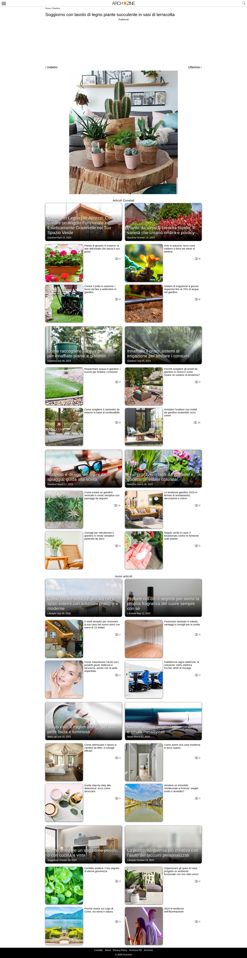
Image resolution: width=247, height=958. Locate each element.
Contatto (98, 950)
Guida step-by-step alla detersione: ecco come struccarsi (97, 788)
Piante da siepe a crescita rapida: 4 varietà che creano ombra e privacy (161, 230)
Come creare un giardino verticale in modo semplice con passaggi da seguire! (101, 495)
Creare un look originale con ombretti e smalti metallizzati (162, 729)
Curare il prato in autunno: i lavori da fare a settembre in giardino (100, 289)
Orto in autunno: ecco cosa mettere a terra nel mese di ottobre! (179, 248)
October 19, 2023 (146, 237)
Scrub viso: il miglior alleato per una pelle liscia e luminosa (81, 729)
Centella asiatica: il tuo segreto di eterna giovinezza (101, 870)
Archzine (148, 950)
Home (48, 8)
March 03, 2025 (142, 737)
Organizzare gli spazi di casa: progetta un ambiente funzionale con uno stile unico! (181, 871)
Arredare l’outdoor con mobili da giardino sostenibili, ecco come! (180, 412)
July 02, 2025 (64, 737)
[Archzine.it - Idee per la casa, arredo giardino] (123, 3)
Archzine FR (135, 950)
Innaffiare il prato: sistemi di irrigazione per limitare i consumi (158, 353)
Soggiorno (52, 860)
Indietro (52, 67)
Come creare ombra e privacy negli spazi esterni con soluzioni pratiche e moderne (82, 603)
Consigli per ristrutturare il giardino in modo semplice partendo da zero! (99, 535)
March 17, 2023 (65, 484)
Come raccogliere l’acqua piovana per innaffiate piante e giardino (80, 353)
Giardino (56, 8)
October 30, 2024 (68, 860)
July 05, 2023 (144, 361)
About (108, 950)
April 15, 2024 (64, 237)
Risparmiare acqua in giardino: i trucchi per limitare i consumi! (102, 370)
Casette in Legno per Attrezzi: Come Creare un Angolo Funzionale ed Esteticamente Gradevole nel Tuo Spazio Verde (82, 225)
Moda (130, 737)
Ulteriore (194, 67)
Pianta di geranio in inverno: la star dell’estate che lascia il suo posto (102, 248)
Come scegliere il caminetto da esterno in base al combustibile (102, 411)
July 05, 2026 (64, 613)
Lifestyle (51, 613)
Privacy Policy (120, 950)
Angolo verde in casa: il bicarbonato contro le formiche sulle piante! (181, 535)
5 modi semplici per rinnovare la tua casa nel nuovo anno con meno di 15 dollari (102, 624)
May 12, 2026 (144, 613)
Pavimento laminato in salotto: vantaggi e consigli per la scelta (182, 623)
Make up (51, 737)
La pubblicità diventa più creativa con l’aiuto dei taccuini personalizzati (162, 852)
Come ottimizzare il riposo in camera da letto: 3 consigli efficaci (100, 747)
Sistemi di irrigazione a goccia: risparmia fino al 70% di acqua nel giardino (181, 289)
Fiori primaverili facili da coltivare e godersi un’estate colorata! (160, 477)
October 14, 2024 (145, 860)
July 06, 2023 (64, 361)
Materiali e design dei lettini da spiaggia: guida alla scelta (76, 477)
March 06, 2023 (145, 484)
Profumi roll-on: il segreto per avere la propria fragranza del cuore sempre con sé (163, 603)
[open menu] (3, 3)
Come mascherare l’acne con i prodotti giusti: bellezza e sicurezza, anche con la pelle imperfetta (101, 667)
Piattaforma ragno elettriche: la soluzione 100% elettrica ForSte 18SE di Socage (181, 665)
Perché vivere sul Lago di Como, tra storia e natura (98, 910)
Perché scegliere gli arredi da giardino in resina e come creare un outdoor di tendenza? (182, 372)
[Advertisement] (123, 41)
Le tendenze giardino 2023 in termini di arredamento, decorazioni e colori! (180, 495)
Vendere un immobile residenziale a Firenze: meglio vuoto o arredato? (181, 788)
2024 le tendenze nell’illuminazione (174, 910)
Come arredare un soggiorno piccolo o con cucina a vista (82, 852)
